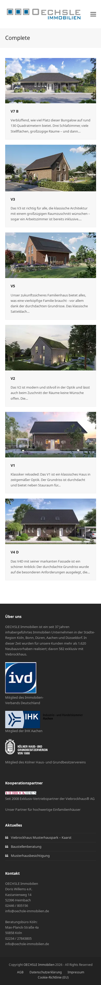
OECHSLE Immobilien (39, 964)
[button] (93, 14)
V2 (13, 378)
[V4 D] (50, 521)
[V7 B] (50, 80)
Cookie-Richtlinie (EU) (53, 977)
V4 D (15, 552)
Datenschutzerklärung (46, 972)
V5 (13, 285)
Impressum (76, 972)
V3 (13, 199)
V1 (13, 465)
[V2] (50, 347)
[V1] (50, 434)
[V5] (50, 255)
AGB (20, 972)
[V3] (50, 167)
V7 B (14, 111)
